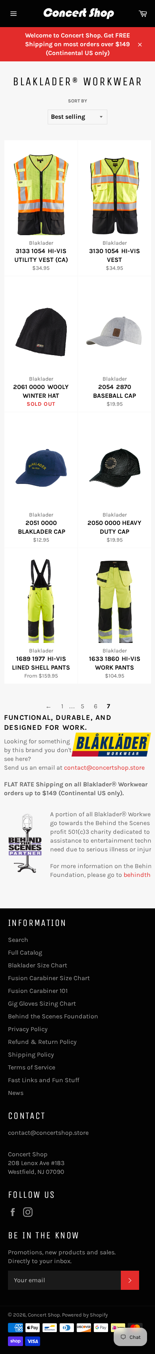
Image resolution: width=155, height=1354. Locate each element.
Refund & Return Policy (42, 1041)
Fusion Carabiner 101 (38, 990)
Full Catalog (25, 952)
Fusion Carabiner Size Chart (49, 978)
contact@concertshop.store (104, 767)
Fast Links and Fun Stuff (43, 1080)
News (15, 1093)
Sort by (77, 101)
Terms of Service (31, 1067)
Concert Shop (44, 1315)
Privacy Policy (28, 1029)
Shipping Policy (31, 1054)
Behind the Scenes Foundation (53, 1016)
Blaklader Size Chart (37, 965)
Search (18, 939)
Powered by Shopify (85, 1315)
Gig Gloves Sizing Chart (42, 1003)
